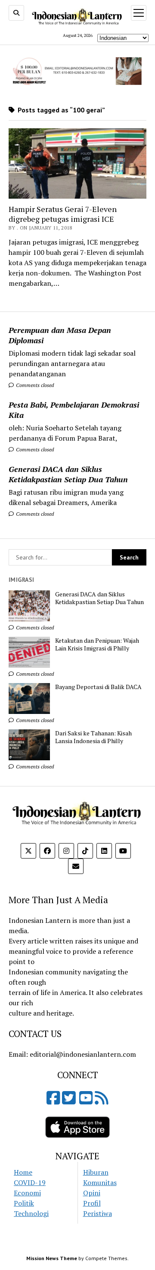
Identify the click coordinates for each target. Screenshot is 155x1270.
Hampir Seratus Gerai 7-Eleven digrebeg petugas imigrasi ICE (63, 214)
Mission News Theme (51, 1258)
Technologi (31, 1213)
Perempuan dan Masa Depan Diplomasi (60, 335)
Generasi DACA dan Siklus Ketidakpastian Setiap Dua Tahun (68, 474)
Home (23, 1172)
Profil (92, 1203)
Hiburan (95, 1172)
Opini (91, 1192)
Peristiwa (97, 1213)
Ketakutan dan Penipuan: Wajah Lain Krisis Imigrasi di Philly (97, 644)
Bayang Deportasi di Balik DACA (98, 687)
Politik (24, 1203)
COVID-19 (30, 1182)
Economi (27, 1192)
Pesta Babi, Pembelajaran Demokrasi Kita (74, 409)
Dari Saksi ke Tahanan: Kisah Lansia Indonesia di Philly (93, 737)
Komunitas (100, 1182)
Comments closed (34, 385)
